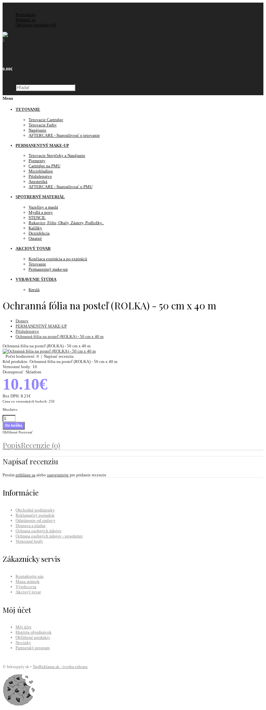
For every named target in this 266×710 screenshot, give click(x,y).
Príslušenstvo (40, 176)
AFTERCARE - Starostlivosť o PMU (60, 186)
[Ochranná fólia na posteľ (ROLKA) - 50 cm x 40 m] (49, 351)
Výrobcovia (26, 586)
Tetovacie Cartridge (46, 119)
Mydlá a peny (41, 212)
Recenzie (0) (40, 445)
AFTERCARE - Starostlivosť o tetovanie (64, 135)
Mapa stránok (28, 581)
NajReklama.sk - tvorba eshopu (60, 666)
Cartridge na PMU (44, 165)
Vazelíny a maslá (43, 207)
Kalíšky (35, 228)
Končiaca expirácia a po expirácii (58, 258)
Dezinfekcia (39, 233)
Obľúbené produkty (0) (36, 24)
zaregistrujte (58, 474)
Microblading (41, 171)
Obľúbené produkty (33, 637)
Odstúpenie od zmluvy (35, 520)
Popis (12, 445)
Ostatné (35, 238)
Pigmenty (37, 160)
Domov (22, 320)
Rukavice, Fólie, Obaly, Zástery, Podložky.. (66, 222)
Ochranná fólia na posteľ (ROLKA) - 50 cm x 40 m (59, 336)
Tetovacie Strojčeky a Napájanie (57, 155)
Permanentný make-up (48, 269)
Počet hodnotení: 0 (22, 356)
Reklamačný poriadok (35, 515)
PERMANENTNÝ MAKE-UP (41, 326)
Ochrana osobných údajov (39, 530)
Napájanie (37, 130)
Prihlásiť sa (25, 19)
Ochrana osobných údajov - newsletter (49, 536)
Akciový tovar (28, 591)
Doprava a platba (30, 525)
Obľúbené (10, 432)
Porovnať (25, 432)
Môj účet (23, 627)
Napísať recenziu (59, 356)
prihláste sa (25, 474)
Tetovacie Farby (43, 125)
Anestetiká (38, 181)
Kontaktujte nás (29, 576)
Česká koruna (26, 48)
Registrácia (25, 14)
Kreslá (34, 289)
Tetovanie (37, 264)
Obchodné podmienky (35, 510)
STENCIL (37, 217)
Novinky (23, 642)
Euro (19, 52)
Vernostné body (29, 541)
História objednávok (34, 632)
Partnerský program (33, 647)
